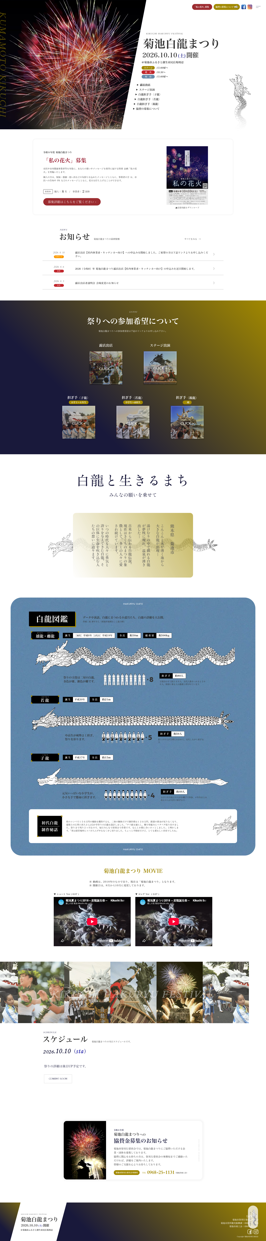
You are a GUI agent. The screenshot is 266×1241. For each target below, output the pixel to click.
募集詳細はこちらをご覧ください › (72, 201)
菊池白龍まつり (39, 1219)
